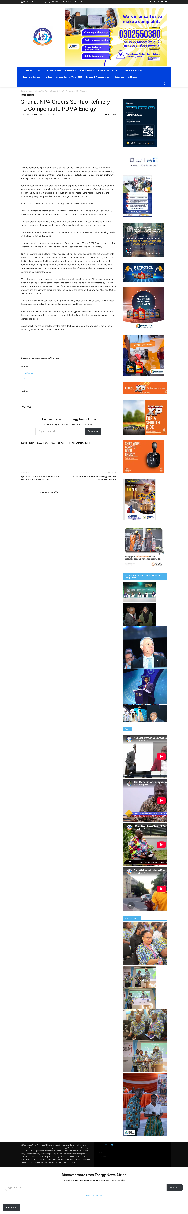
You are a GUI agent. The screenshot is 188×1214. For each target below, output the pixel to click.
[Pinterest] (55, 120)
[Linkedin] (48, 120)
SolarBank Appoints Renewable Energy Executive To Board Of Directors (94, 478)
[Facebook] (150, 2)
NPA (46, 443)
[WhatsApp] (36, 120)
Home (23, 91)
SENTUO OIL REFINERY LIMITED (79, 443)
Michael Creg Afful (30, 114)
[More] (61, 120)
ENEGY (31, 443)
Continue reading (94, 1195)
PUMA (53, 443)
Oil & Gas (30, 95)
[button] (164, 83)
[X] (158, 2)
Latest (30, 91)
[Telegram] (42, 120)
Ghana (39, 443)
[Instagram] (154, 2)
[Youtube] (165, 2)
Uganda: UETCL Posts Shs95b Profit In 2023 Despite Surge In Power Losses (40, 478)
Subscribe (93, 431)
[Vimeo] (162, 2)
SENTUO (61, 443)
